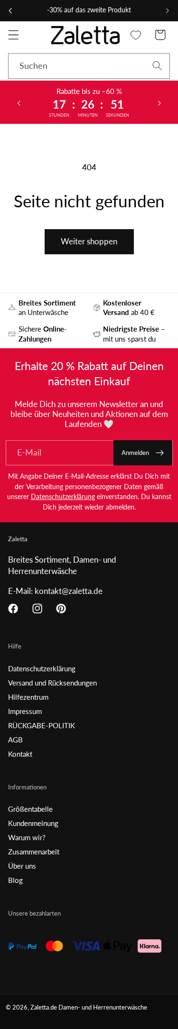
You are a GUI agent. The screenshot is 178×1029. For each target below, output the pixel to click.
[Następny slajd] (159, 102)
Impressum (25, 711)
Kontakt (20, 754)
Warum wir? (27, 837)
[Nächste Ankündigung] (167, 10)
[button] (13, 35)
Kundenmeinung (33, 823)
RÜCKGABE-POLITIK (41, 725)
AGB (15, 739)
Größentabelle (30, 809)
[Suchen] (157, 66)
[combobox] (89, 66)
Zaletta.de (43, 1007)
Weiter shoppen (89, 241)
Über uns (22, 866)
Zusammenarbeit (33, 851)
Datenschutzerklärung (63, 496)
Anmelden (135, 452)
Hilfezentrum (28, 697)
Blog (15, 880)
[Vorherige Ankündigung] (10, 10)
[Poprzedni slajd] (18, 102)
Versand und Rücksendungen (52, 682)
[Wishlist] (136, 35)
